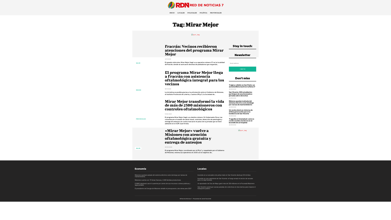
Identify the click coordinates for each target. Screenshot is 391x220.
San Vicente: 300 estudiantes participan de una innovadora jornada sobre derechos (240, 94)
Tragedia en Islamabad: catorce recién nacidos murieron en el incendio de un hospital (241, 121)
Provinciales (141, 119)
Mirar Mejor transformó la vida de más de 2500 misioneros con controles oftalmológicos (194, 105)
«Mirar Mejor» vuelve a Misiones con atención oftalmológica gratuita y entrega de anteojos (188, 136)
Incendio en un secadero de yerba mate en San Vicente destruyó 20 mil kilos (224, 175)
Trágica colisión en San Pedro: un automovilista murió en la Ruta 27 (242, 86)
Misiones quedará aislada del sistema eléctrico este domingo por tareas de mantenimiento (241, 103)
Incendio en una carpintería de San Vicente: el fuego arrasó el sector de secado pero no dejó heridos (225, 179)
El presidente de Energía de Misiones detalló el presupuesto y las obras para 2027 (163, 188)
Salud (138, 63)
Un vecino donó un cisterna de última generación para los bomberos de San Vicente (241, 112)
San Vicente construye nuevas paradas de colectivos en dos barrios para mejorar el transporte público (227, 187)
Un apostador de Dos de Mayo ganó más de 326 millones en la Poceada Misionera (226, 183)
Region (138, 90)
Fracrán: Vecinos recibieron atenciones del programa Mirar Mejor (194, 50)
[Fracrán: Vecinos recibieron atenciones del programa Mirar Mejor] (148, 54)
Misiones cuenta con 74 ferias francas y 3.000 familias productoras (158, 180)
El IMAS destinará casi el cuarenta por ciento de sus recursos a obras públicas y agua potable (162, 184)
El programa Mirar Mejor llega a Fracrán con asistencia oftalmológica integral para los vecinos (194, 78)
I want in (242, 69)
